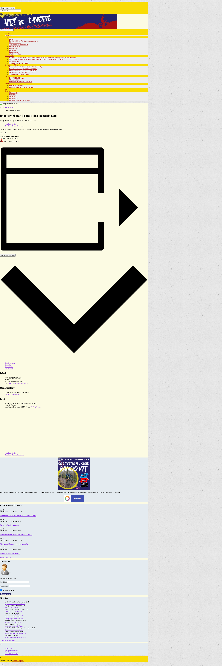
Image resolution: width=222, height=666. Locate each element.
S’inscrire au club (15, 43)
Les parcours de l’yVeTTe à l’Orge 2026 (22, 71)
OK (2, 665)
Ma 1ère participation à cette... (14, 611)
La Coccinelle (13, 48)
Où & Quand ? (14, 61)
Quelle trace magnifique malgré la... (16, 633)
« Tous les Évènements (7, 107)
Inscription (12, 95)
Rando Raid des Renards (10, 554)
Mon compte (13, 93)
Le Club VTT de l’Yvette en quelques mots (23, 41)
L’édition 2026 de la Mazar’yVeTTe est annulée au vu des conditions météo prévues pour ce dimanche (42, 58)
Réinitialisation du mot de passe (19, 100)
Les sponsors (13, 52)
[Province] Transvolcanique (14, 126)
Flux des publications (11, 650)
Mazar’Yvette (9, 56)
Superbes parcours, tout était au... (15, 604)
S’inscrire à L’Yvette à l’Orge (19, 74)
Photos (7, 76)
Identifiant (3, 582)
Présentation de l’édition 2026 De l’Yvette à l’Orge (26, 67)
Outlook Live (9, 369)
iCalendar (8, 365)
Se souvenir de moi (8, 590)
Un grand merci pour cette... (13, 622)
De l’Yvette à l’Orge (11, 65)
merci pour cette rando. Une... (14, 626)
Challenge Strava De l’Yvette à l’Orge (21, 72)
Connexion (12, 96)
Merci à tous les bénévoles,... (14, 630)
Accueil (7, 33)
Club (6, 37)
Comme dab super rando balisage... (15, 637)
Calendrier (8, 35)
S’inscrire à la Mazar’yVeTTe (19, 63)
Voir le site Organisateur (12, 394)
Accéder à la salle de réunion (18, 45)
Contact (11, 39)
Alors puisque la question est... (14, 618)
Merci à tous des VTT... (12, 607)
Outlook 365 (9, 367)
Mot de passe (4, 586)
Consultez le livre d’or (7, 640)
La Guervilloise (10, 124)
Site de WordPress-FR (11, 654)
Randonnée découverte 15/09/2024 (20, 82)
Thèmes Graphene (18, 661)
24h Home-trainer (15, 54)
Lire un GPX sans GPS (16, 85)
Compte (7, 91)
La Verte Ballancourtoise (10, 525)
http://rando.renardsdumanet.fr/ (19, 383)
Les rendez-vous (14, 46)
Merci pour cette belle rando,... (14, 615)
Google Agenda (10, 363)
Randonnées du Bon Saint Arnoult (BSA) (16, 535)
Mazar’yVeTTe (14, 80)
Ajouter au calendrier (8, 255)
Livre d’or (8, 89)
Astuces (7, 83)
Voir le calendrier (5, 557)
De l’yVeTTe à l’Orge (16, 78)
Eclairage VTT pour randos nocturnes (21, 87)
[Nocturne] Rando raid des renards (14, 544)
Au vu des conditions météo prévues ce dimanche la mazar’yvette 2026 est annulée (36, 59)
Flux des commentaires (12, 652)
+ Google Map (36, 407)
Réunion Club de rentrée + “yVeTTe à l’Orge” (18, 516)
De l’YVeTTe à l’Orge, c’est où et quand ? (23, 69)
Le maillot (12, 50)
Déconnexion (13, 98)
